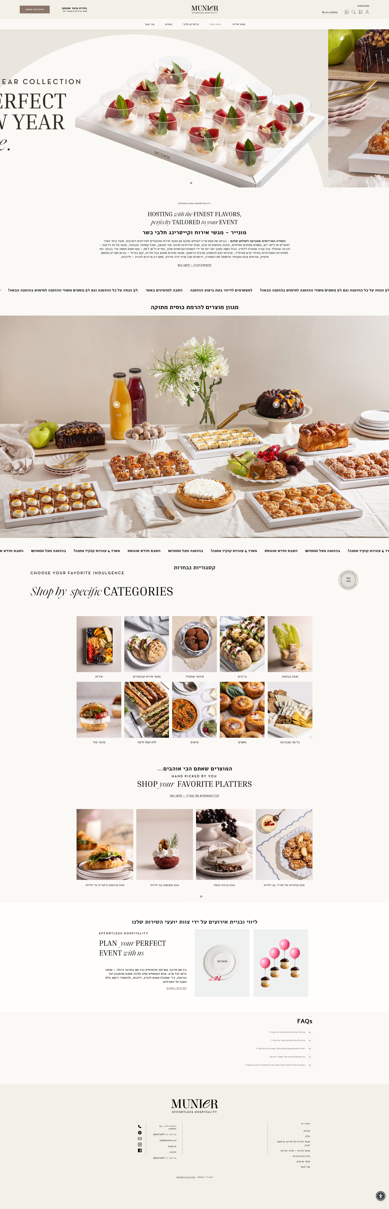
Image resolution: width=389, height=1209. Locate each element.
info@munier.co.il (168, 1140)
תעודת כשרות (363, 5)
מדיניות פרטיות (301, 1156)
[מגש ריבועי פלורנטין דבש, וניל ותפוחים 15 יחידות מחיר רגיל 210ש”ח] (46, 511)
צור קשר (305, 1167)
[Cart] (360, 12)
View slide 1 (198, 183)
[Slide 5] (188, 896)
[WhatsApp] (347, 12)
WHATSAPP (159, 1134)
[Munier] (204, 9)
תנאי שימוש (303, 1161)
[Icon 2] (140, 1133)
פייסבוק (173, 1152)
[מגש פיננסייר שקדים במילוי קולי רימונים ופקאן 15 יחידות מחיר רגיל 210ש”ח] (136, 471)
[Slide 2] (198, 896)
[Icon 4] (140, 1144)
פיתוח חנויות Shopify (185, 1177)
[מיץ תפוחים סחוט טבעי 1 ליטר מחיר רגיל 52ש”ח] (116, 404)
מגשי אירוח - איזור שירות (295, 1150)
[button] (354, 12)
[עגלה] (360, 12)
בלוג (307, 1136)
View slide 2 (194, 183)
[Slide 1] (201, 896)
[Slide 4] (191, 896)
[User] (367, 12)
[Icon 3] (140, 1138)
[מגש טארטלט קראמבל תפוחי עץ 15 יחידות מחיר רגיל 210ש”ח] (295, 502)
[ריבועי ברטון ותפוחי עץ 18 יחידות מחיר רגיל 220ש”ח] (210, 442)
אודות (307, 1131)
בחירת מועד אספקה (35, 9)
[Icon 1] (140, 1127)
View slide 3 (191, 183)
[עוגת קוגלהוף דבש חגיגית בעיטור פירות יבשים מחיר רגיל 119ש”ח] (276, 404)
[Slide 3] (194, 896)
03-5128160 (331, 12)
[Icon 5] (140, 1150)
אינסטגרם (172, 1146)
